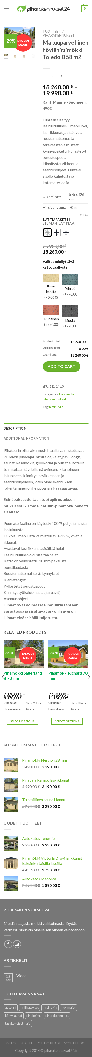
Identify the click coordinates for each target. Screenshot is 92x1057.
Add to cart (61, 366)
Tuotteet (52, 31)
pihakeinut (33, 1016)
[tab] (46, 428)
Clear (84, 215)
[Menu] (7, 8)
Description (15, 428)
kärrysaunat (13, 1016)
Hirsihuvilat (67, 394)
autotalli (10, 1007)
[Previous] (3, 686)
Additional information (26, 438)
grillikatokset (30, 1007)
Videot (22, 975)
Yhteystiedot (49, 1043)
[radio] (47, 232)
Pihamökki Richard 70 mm (67, 676)
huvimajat (68, 1007)
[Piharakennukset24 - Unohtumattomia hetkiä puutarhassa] (45, 8)
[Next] (88, 686)
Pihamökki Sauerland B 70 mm (23, 676)
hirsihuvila (56, 407)
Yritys (11, 1043)
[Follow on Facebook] (8, 944)
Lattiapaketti (56, 220)
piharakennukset (57, 1016)
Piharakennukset (59, 35)
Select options (22, 721)
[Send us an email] (17, 944)
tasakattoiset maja (17, 1023)
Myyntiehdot (75, 1043)
